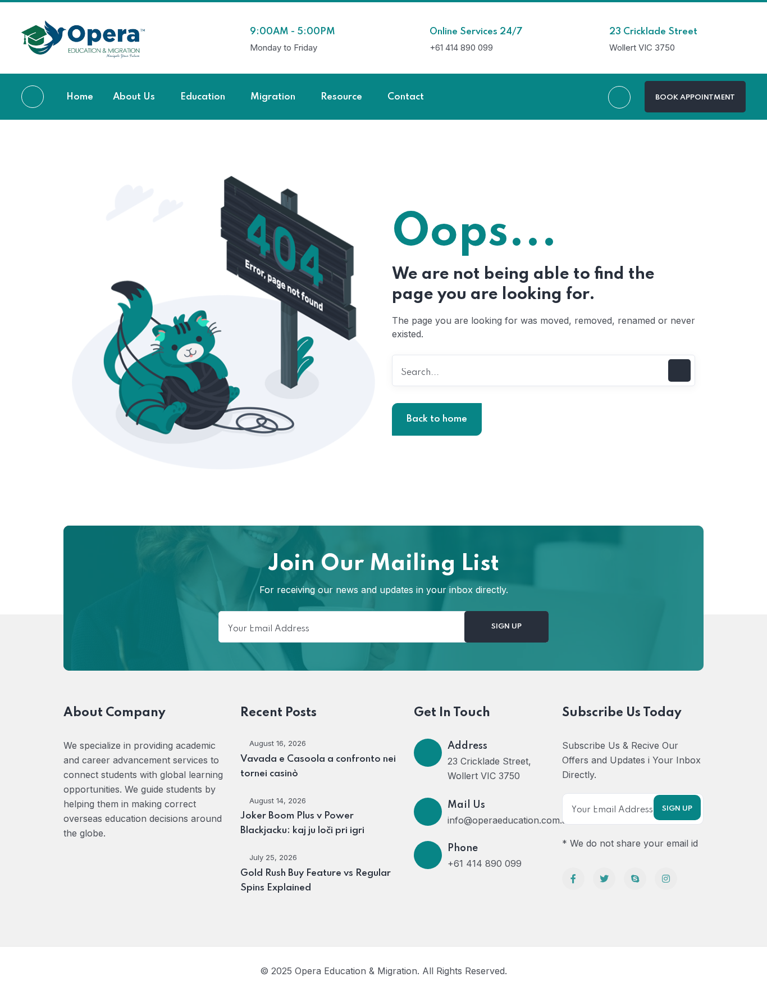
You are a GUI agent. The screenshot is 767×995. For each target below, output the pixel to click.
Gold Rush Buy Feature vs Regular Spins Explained (315, 881)
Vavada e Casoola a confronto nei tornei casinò (318, 766)
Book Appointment (695, 97)
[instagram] (666, 878)
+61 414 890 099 (485, 863)
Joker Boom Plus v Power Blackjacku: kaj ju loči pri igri (302, 823)
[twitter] (604, 878)
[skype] (635, 878)
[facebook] (573, 878)
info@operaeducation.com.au (510, 820)
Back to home (437, 419)
